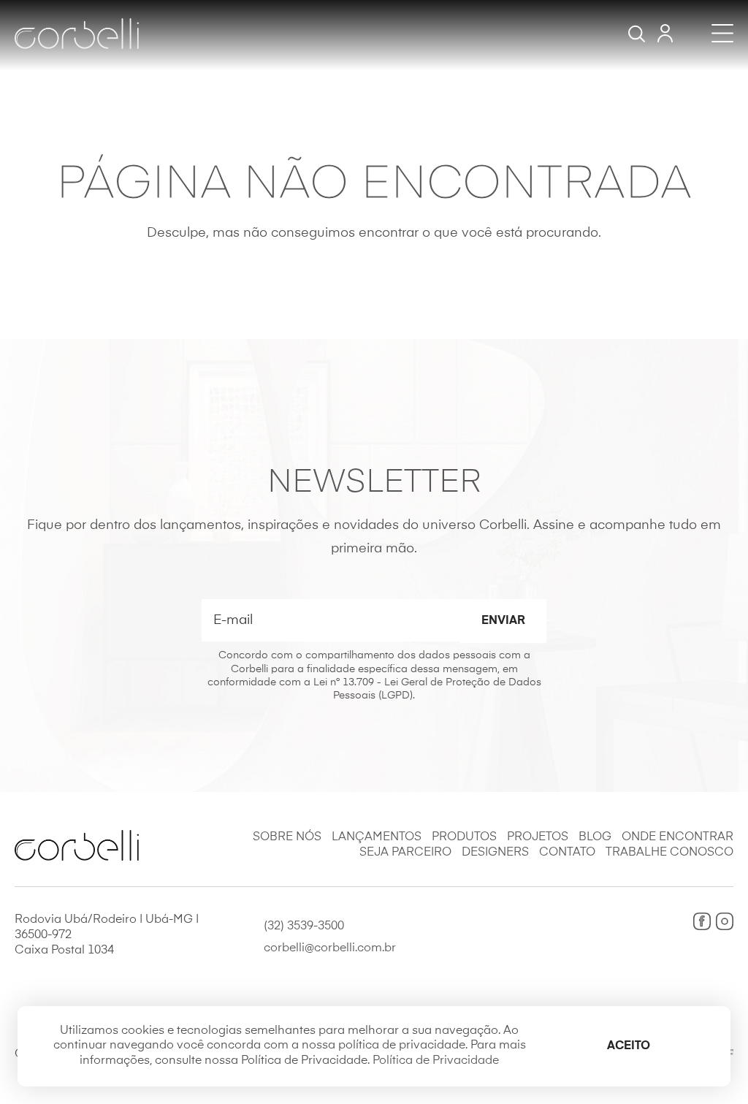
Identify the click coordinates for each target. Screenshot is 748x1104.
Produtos (464, 837)
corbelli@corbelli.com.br (330, 948)
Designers (495, 853)
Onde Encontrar (677, 837)
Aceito (628, 1046)
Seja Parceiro (405, 853)
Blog (595, 837)
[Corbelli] (77, 33)
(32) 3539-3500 (304, 926)
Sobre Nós (287, 837)
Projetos (537, 837)
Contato (567, 853)
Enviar (503, 621)
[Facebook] (702, 921)
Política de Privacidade (436, 1061)
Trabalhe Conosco (669, 853)
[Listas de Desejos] (665, 33)
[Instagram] (724, 921)
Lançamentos (376, 837)
